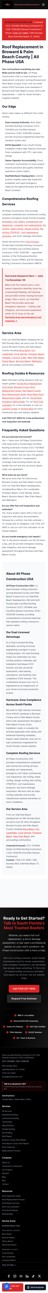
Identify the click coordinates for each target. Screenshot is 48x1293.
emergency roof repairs (13, 221)
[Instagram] (14, 1276)
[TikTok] (33, 1276)
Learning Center (10, 408)
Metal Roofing (8, 1125)
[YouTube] (21, 1276)
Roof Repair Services (10, 1203)
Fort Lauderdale (8, 1256)
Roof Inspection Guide (11, 1196)
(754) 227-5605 (20, 33)
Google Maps (7, 1099)
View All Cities (8, 1265)
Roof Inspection (8, 1147)
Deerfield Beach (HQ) (11, 1226)
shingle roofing (31, 229)
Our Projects (7, 1170)
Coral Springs (20, 354)
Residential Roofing (10, 1115)
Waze (28, 1099)
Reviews (5, 1173)
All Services (7, 1111)
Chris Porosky (32, 241)
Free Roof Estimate (10, 1210)
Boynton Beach (23, 361)
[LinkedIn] (27, 1276)
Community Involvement (12, 1166)
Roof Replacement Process (13, 1199)
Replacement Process (11, 1151)
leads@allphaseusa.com (12, 1077)
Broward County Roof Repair (14, 1140)
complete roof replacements (28, 225)
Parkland (6, 357)
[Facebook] (8, 1276)
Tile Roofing (7, 1122)
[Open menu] (43, 4)
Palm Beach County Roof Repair (15, 1143)
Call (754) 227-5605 (24, 988)
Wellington (37, 361)
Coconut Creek (19, 357)
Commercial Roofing (10, 1118)
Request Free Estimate (24, 998)
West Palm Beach (36, 357)
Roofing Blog (27, 408)
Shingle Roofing (8, 1129)
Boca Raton (24, 350)
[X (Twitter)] (39, 1276)
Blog (4, 1177)
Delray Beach (8, 361)
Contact (5, 1184)
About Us (6, 1162)
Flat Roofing (7, 1133)
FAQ (4, 1180)
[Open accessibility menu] (6, 1286)
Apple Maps (20, 1099)
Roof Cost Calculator (10, 1207)
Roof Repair (7, 1136)
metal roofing (16, 229)
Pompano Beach (36, 354)
